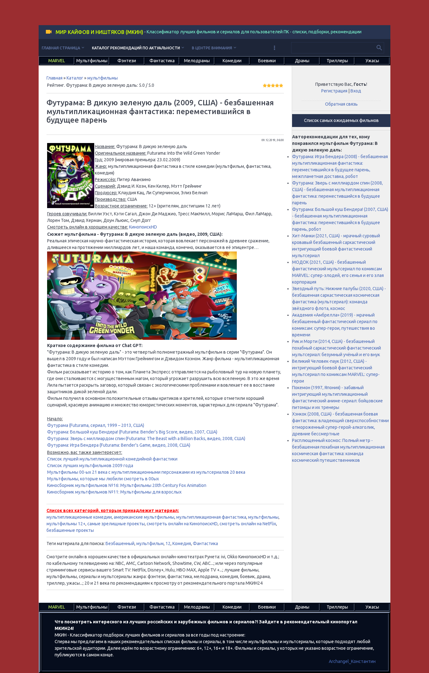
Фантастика (205, 543)
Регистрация (334, 90)
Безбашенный (120, 543)
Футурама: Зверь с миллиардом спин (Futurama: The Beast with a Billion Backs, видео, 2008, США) (146, 438)
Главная (54, 77)
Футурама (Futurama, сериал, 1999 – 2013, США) (95, 425)
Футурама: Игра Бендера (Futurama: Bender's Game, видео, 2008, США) (118, 445)
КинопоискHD (143, 226)
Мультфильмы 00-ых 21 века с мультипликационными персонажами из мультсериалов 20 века (146, 472)
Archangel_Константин (352, 661)
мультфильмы (102, 77)
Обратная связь (341, 104)
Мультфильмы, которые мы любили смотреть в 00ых (103, 478)
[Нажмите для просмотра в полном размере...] (70, 206)
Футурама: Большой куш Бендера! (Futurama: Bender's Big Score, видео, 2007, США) (132, 431)
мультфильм (150, 543)
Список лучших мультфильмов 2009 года (90, 465)
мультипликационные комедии (79, 517)
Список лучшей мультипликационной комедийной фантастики (112, 458)
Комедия (181, 543)
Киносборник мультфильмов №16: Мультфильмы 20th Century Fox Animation (126, 485)
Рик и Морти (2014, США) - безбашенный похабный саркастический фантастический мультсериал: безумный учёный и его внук (336, 348)
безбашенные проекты (70, 530)
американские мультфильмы (144, 517)
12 (168, 543)
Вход (355, 90)
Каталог (75, 77)
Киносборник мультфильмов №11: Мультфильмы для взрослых (114, 491)
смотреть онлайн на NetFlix (248, 523)
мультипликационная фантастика (211, 517)
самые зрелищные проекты (116, 523)
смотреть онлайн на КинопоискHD (182, 523)
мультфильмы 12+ (65, 523)
